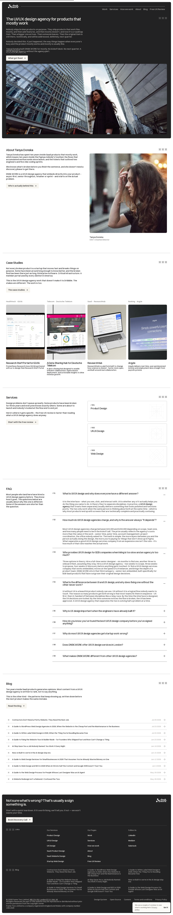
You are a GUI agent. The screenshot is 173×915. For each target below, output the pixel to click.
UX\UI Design (52, 840)
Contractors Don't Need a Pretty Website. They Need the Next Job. (61, 871)
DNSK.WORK (83, 571)
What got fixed (15, 58)
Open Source (115, 900)
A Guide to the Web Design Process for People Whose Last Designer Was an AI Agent (145, 889)
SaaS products (53, 154)
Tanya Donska (13, 49)
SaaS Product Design (56, 851)
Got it (166, 907)
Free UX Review (157, 9)
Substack (132, 846)
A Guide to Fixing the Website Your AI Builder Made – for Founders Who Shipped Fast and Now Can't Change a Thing (64, 882)
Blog (145, 9)
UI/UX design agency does (25, 415)
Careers (127, 900)
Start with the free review (20, 422)
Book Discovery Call (17, 819)
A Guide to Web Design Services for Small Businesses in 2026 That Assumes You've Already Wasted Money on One (64, 889)
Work (104, 9)
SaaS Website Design (56, 856)
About (138, 9)
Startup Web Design (55, 861)
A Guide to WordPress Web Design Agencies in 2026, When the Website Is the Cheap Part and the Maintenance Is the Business (104, 873)
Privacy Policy (161, 900)
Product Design (53, 835)
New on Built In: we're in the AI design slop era (145, 881)
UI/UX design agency (16, 51)
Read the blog (14, 706)
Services (114, 9)
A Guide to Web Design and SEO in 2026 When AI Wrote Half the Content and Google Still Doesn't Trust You (104, 889)
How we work (126, 9)
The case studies (16, 290)
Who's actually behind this (20, 185)
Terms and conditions (143, 900)
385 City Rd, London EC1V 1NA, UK (44, 899)
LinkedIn (131, 835)
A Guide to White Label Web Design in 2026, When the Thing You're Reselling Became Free (144, 872)
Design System (100, 900)
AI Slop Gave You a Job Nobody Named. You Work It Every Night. (104, 881)
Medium (131, 840)
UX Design (51, 846)
